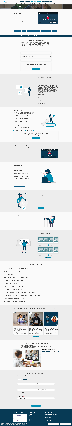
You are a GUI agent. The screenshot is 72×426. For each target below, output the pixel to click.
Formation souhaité (20, 396)
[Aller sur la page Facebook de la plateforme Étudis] (46, 420)
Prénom (37, 381)
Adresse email (19, 387)
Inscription (36, 35)
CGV (30, 421)
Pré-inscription (31, 416)
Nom (18, 381)
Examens (29, 35)
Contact (54, 3)
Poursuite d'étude (42, 35)
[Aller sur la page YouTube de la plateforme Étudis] (51, 420)
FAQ (55, 35)
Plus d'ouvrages (48, 257)
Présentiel (54, 351)
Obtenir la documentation (36, 405)
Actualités (50, 3)
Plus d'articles (36, 336)
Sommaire (40, 244)
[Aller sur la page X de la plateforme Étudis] (49, 420)
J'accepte (53, 424)
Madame (25, 379)
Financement (46, 3)
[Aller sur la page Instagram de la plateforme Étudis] (47, 420)
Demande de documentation (33, 418)
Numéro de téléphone (39, 387)
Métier (17, 35)
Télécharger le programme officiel (19, 130)
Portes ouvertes (34, 3)
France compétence (30, 130)
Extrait (40, 245)
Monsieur (19, 379)
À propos (30, 414)
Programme (23, 35)
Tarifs (49, 35)
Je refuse (65, 424)
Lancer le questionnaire (36, 137)
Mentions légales (31, 420)
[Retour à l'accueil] (5, 2)
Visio (46, 351)
